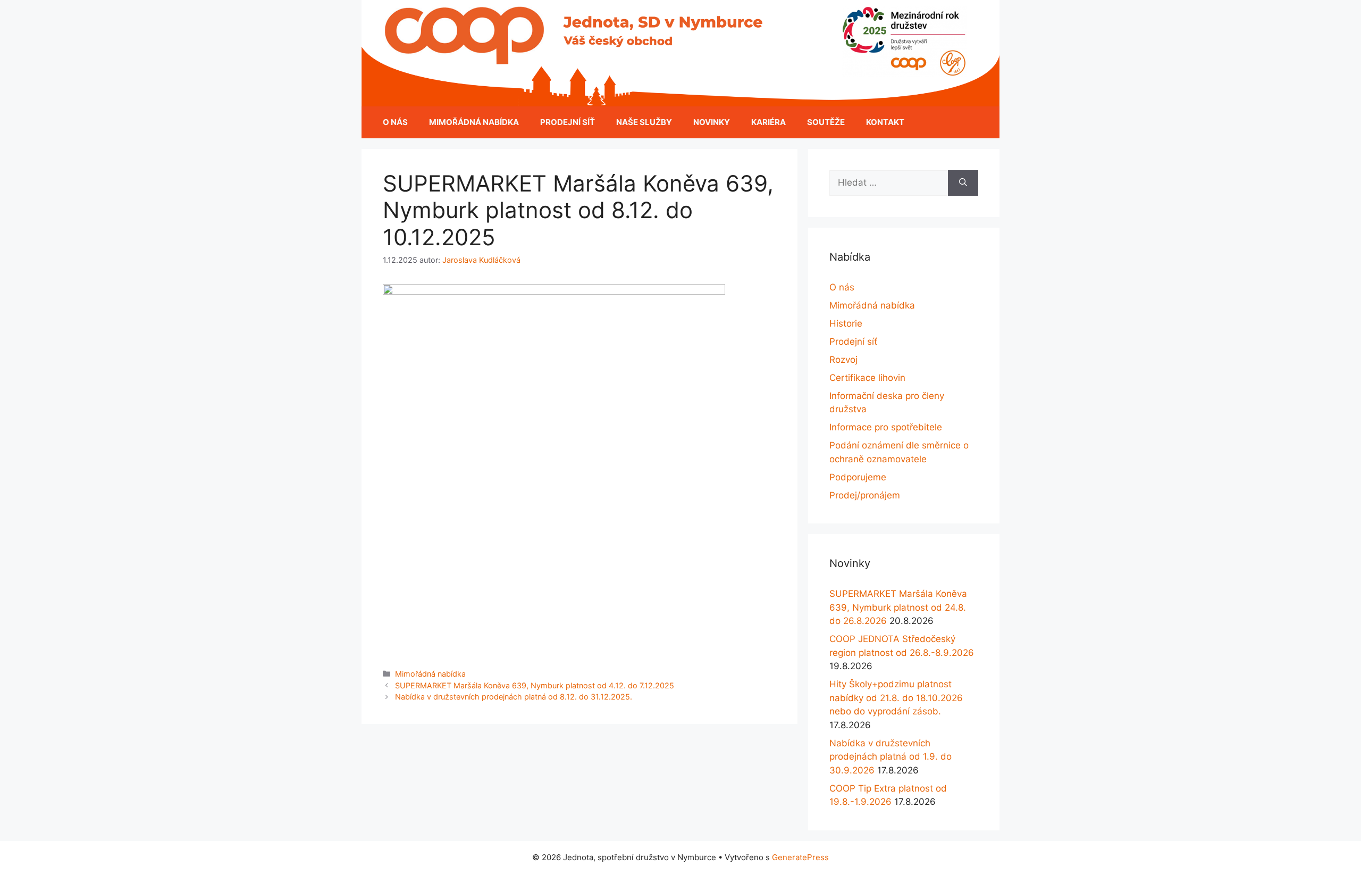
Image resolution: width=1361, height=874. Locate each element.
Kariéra (768, 122)
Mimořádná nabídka (474, 122)
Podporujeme (857, 477)
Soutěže (826, 122)
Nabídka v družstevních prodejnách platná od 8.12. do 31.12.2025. (513, 696)
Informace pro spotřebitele (885, 427)
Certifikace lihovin (867, 377)
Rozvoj (843, 359)
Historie (845, 323)
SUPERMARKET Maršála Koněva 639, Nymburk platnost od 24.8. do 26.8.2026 (898, 607)
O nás (395, 122)
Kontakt (885, 122)
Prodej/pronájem (864, 495)
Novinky (711, 122)
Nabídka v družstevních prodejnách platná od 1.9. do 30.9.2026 (890, 757)
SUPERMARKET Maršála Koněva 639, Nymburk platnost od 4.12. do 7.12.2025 (534, 685)
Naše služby (644, 122)
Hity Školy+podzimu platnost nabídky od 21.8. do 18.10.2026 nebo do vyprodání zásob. (896, 698)
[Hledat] (963, 183)
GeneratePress (800, 857)
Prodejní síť (567, 122)
